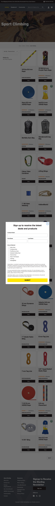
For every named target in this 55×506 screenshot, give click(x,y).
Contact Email (11, 232)
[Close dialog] (47, 223)
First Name (10, 238)
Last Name (30, 238)
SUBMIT (27, 280)
